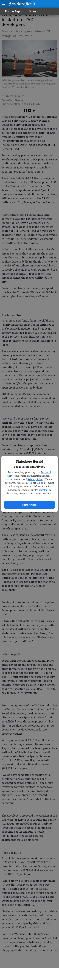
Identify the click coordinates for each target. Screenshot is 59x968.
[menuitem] (34, 11)
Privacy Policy (35, 479)
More (32, 11)
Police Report (14, 11)
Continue (29, 504)
